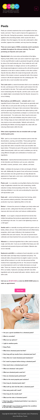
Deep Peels (6, 347)
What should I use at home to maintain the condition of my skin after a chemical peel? (19, 406)
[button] (20, 333)
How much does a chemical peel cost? (15, 365)
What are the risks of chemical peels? (15, 397)
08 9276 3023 (13, 281)
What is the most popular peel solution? (16, 379)
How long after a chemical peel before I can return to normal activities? (19, 401)
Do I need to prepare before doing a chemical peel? (19, 361)
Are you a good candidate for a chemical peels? (18, 332)
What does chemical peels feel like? (14, 350)
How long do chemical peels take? (14, 383)
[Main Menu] (36, 9)
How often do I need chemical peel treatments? (18, 358)
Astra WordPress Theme (20, 416)
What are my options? (10, 340)
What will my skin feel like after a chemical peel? (18, 386)
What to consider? (9, 336)
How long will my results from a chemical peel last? (19, 354)
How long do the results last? (12, 394)
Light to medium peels (10, 343)
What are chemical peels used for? (14, 372)
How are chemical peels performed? (14, 376)
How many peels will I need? (12, 390)
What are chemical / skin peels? (13, 368)
